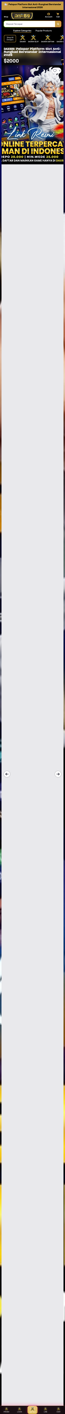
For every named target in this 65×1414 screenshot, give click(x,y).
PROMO (6, 1412)
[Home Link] (22, 16)
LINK (45, 1412)
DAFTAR (32, 1412)
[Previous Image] (7, 774)
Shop (6, 17)
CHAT (58, 1412)
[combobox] (29, 24)
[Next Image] (58, 774)
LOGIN (19, 1412)
